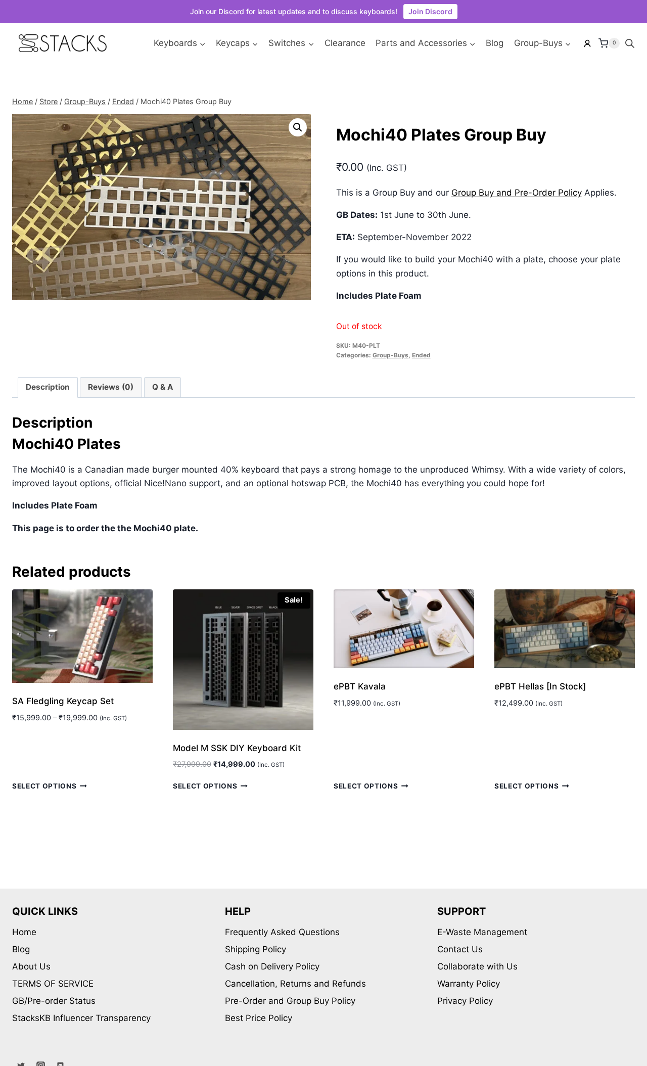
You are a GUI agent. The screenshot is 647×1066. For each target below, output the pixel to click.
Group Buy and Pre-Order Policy (516, 193)
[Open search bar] (630, 43)
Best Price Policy (258, 1018)
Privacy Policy (465, 1001)
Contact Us (460, 949)
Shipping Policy (255, 949)
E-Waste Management (482, 932)
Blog (494, 43)
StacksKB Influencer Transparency (81, 1018)
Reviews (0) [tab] (110, 387)
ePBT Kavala (360, 686)
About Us (31, 966)
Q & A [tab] (162, 387)
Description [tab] (48, 387)
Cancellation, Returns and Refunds (295, 984)
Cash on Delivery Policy (272, 966)
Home (24, 932)
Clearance (345, 43)
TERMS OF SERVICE (53, 984)
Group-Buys (390, 355)
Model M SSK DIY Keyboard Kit (237, 748)
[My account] (587, 43)
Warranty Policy (468, 984)
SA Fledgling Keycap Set (63, 701)
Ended (421, 355)
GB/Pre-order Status (54, 1001)
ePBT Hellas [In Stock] (540, 686)
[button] (298, 127)
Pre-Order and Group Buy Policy (290, 1001)
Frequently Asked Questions (282, 932)
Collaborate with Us (477, 966)
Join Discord (430, 11)
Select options (44, 786)
